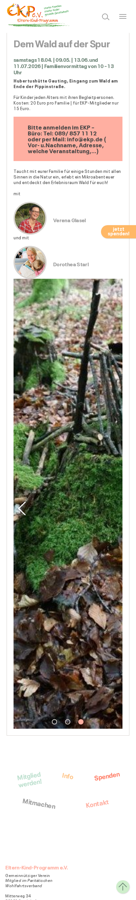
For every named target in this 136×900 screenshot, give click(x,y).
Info (67, 775)
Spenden (106, 775)
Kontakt (97, 803)
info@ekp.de (85, 139)
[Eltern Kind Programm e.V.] (40, 15)
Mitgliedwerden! (29, 779)
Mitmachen (39, 802)
